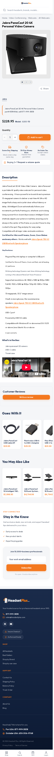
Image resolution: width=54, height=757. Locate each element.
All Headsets (8, 651)
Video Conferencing (17, 18)
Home (4, 18)
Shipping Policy (9, 681)
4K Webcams (44, 18)
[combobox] (26, 10)
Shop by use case (10, 663)
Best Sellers (7, 655)
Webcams (32, 18)
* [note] (9, 152)
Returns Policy (8, 686)
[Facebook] (5, 624)
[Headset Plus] (26, 3)
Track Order (8, 690)
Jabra (4, 99)
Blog (4, 708)
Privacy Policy (8, 745)
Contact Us (7, 677)
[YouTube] (11, 624)
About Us (6, 704)
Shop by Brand (9, 659)
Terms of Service (21, 745)
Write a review (26, 397)
